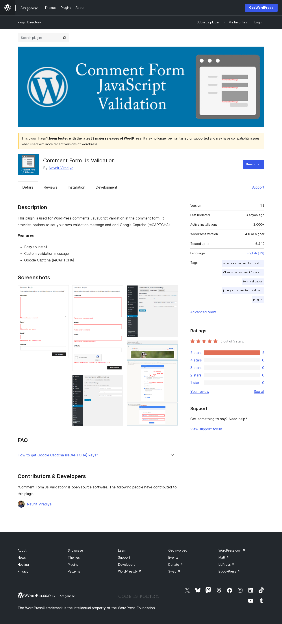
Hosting (23, 564)
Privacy (23, 571)
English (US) (255, 253)
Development (106, 187)
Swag (174, 571)
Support (258, 187)
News (22, 557)
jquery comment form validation (243, 290)
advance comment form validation (243, 263)
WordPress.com (232, 550)
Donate (175, 564)
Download (254, 164)
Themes (74, 557)
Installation (76, 187)
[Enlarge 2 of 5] (117, 291)
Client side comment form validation (243, 272)
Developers (126, 564)
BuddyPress (229, 571)
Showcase (75, 550)
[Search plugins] (64, 37)
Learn (122, 550)
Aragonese (67, 596)
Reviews (50, 187)
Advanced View (203, 312)
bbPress (226, 564)
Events (173, 557)
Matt (224, 557)
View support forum (206, 429)
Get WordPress (261, 7)
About (22, 550)
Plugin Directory (29, 22)
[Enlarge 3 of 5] (117, 380)
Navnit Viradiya (61, 168)
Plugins (73, 564)
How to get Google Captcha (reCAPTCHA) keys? (58, 455)
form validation (253, 281)
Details (27, 187)
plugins (258, 299)
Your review (199, 391)
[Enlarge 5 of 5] (172, 346)
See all (259, 391)
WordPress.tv (129, 571)
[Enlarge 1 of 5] (63, 291)
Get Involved (177, 550)
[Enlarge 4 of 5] (172, 291)
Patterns (74, 571)
